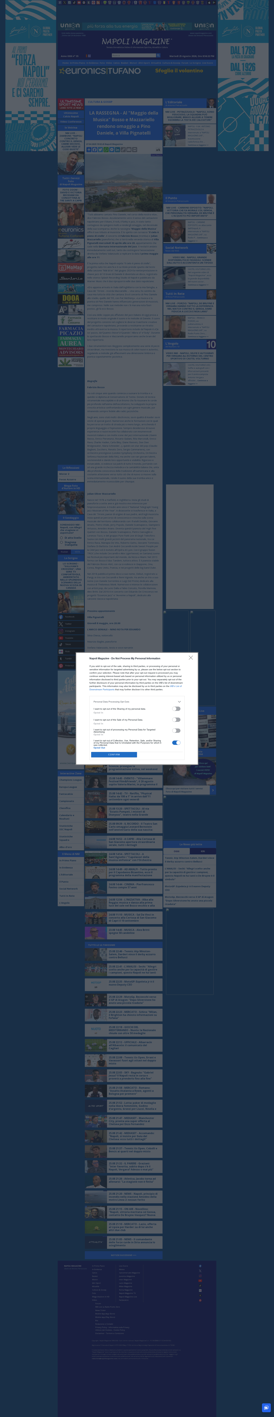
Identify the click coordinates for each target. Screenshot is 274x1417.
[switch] (176, 709)
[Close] (192, 659)
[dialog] (137, 708)
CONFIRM (114, 754)
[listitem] (137, 701)
